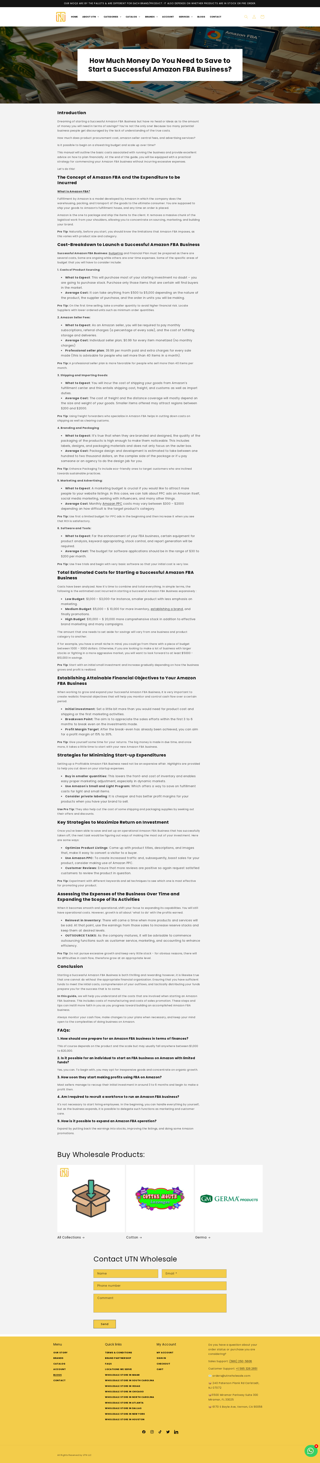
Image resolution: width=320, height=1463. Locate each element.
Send (104, 1324)
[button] (246, 17)
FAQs (108, 1363)
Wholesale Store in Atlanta (124, 1402)
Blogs (57, 1374)
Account (59, 1369)
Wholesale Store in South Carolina (129, 1380)
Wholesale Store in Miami (122, 1374)
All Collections (69, 1238)
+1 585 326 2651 (247, 1368)
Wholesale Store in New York (125, 1413)
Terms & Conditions (118, 1352)
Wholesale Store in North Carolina (129, 1397)
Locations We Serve (118, 1369)
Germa (201, 1238)
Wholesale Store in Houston (124, 1419)
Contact (59, 1380)
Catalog (59, 1363)
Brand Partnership (118, 1358)
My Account (165, 1352)
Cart (160, 1369)
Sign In (161, 1358)
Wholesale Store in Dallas (123, 1408)
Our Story (60, 1352)
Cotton (132, 1238)
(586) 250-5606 (240, 1361)
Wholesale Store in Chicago (124, 1391)
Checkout (163, 1363)
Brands (58, 1358)
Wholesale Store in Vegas (122, 1386)
